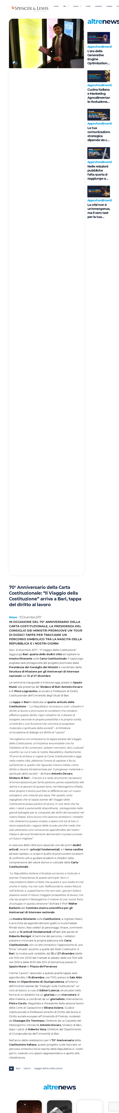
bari (18, 1068)
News (13, 617)
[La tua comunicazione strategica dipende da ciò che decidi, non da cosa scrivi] (98, 115)
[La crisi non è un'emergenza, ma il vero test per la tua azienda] (98, 191)
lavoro (27, 1068)
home (56, 6)
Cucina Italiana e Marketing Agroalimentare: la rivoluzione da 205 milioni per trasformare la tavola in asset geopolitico (98, 96)
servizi (76, 6)
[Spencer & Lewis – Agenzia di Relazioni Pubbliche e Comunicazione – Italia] (29, 8)
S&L (65, 6)
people (109, 6)
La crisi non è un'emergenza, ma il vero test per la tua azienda (98, 211)
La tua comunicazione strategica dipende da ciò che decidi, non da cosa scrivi (98, 134)
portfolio (98, 6)
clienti (88, 6)
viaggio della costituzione (48, 1068)
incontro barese (24, 986)
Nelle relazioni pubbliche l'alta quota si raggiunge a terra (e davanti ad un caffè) (97, 172)
